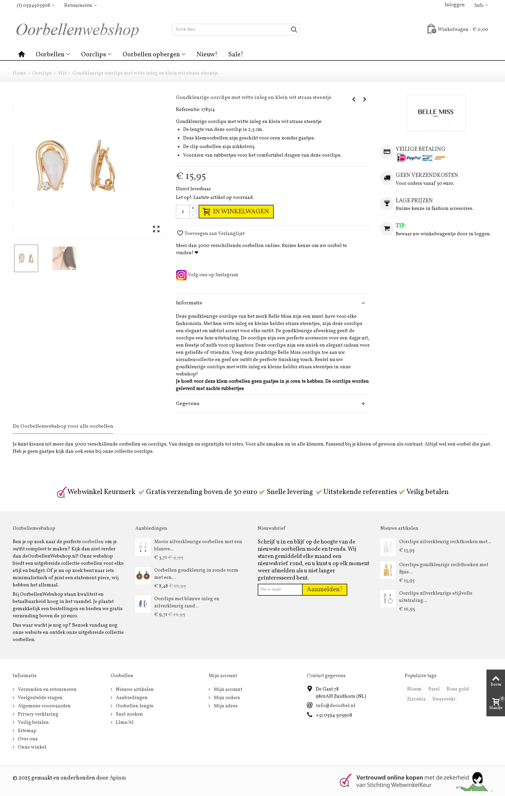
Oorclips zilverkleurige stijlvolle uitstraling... (435, 597)
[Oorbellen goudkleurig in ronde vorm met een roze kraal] (143, 575)
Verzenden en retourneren (47, 689)
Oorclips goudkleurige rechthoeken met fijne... (443, 568)
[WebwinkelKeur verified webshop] (412, 780)
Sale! (235, 54)
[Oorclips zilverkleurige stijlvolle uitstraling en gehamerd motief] (388, 598)
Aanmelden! (325, 589)
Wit (62, 73)
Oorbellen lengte (134, 706)
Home (19, 73)
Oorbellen (50, 54)
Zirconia (416, 699)
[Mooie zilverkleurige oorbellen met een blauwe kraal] (143, 547)
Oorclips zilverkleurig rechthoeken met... (445, 542)
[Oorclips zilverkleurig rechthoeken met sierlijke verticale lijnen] (388, 547)
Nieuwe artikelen (134, 689)
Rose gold (458, 689)
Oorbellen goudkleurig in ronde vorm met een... (196, 574)
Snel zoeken (129, 714)
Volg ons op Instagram (212, 275)
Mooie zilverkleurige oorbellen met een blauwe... (198, 545)
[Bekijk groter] (156, 229)
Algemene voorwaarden (44, 706)
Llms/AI (124, 722)
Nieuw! (207, 54)
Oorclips (93, 54)
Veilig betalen (33, 722)
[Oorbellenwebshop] (80, 29)
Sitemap (26, 731)
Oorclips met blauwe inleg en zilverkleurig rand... (187, 602)
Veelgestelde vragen (40, 698)
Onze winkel (31, 747)
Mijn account (227, 689)
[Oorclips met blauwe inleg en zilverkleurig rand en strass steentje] (143, 604)
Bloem (414, 689)
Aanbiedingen (131, 698)
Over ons (27, 739)
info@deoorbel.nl (336, 706)
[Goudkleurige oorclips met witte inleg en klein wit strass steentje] (89, 167)
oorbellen (93, 542)
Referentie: (188, 109)
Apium (118, 778)
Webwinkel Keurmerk (101, 492)
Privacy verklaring (37, 714)
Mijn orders (226, 698)
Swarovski (444, 699)
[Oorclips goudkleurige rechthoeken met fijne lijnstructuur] (388, 570)
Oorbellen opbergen (151, 54)
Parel (434, 689)
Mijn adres (225, 706)
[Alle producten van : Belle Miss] (436, 113)
